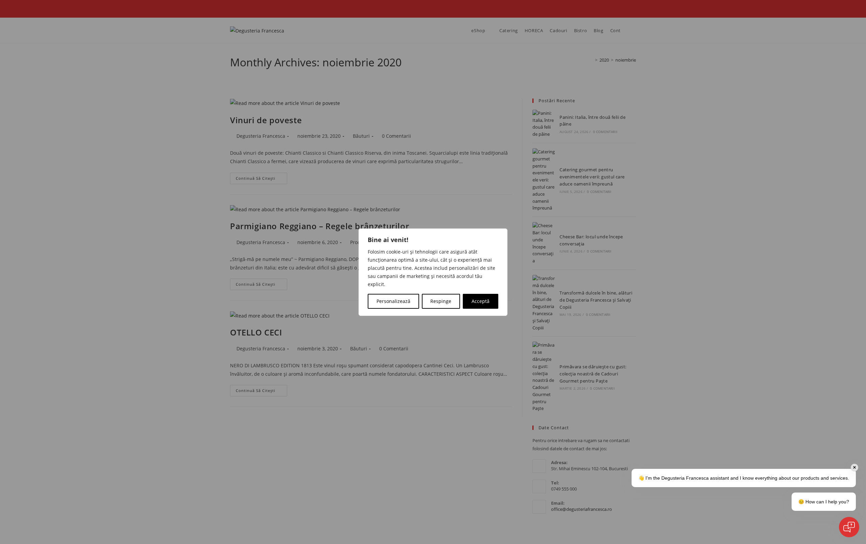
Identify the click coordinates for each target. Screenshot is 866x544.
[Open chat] (849, 527)
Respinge (440, 301)
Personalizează (393, 301)
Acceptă (480, 301)
